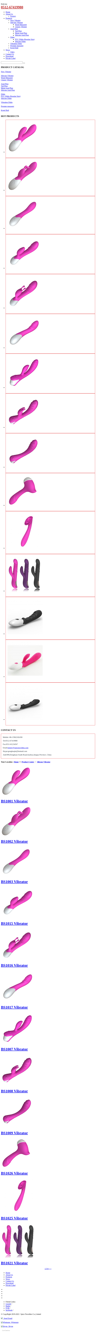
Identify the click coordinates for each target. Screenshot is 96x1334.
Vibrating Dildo (16, 44)
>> (50, 1269)
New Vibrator (15, 20)
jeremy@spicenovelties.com (18, 748)
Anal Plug (14, 29)
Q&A (12, 52)
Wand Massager (21, 25)
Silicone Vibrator (16, 23)
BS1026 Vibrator (14, 1173)
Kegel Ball (14, 48)
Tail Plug (18, 31)
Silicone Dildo (20, 41)
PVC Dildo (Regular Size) (25, 39)
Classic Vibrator (21, 27)
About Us (9, 14)
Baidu (8, 1306)
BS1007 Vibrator (14, 1049)
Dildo (12, 37)
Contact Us (10, 54)
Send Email (7, 1318)
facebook (9, 1310)
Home (8, 12)
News (8, 50)
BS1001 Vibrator (14, 801)
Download (9, 56)
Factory (13, 16)
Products (9, 18)
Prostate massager (16, 46)
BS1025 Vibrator (14, 1218)
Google (8, 1304)
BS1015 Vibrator (14, 923)
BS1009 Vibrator (14, 1133)
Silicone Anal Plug (22, 35)
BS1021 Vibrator (14, 1263)
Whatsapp (14, 1322)
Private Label (10, 58)
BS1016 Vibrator (14, 965)
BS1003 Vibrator (14, 882)
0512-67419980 (12, 7)
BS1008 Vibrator (14, 1091)
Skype (10, 1326)
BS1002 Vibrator (14, 841)
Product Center (28, 762)
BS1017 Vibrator (14, 1007)
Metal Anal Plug (21, 33)
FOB (7, 1308)
